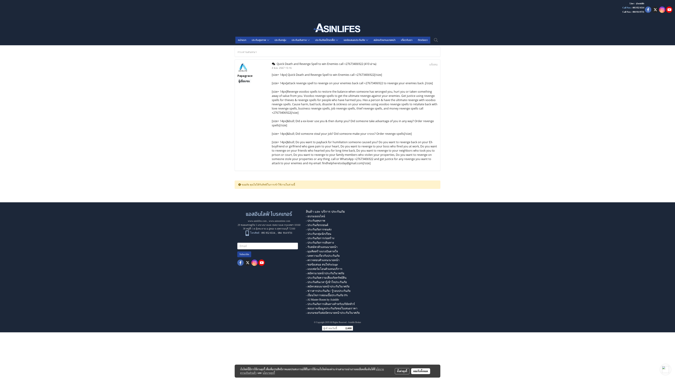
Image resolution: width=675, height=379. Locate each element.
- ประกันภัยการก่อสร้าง (320, 238)
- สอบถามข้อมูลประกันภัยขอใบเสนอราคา (331, 308)
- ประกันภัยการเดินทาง (320, 242)
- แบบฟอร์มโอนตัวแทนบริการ (324, 268)
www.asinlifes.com (257, 221)
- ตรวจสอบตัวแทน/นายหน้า (322, 260)
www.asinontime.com (279, 221)
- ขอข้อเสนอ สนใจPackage (322, 264)
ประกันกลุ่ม (280, 40)
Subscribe (244, 254)
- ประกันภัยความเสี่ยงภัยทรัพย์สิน (326, 277)
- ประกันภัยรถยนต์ (317, 225)
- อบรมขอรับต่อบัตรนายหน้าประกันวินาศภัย (333, 312)
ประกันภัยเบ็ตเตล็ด (325, 40)
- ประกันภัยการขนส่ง (319, 229)
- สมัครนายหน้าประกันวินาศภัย (325, 273)
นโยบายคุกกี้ (269, 372)
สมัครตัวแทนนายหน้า (385, 40)
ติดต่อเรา (423, 40)
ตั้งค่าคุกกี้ (402, 371)
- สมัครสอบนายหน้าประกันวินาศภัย (327, 286)
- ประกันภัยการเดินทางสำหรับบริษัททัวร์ (330, 303)
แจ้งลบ (433, 64)
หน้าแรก (242, 40)
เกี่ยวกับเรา (406, 40)
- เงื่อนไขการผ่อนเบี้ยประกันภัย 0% (327, 295)
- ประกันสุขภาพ (315, 220)
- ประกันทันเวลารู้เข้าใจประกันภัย (326, 282)
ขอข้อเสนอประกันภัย (355, 40)
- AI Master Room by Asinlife (322, 299)
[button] (436, 40)
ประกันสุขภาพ (259, 40)
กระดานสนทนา (247, 52)
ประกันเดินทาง (300, 40)
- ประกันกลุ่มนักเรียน (318, 233)
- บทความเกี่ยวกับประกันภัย (323, 255)
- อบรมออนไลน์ (315, 216)
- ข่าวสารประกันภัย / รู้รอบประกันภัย (328, 290)
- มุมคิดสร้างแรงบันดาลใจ (322, 251)
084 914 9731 (285, 233)
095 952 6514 (638, 7)
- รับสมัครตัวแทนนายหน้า (322, 246)
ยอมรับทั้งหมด (420, 371)
